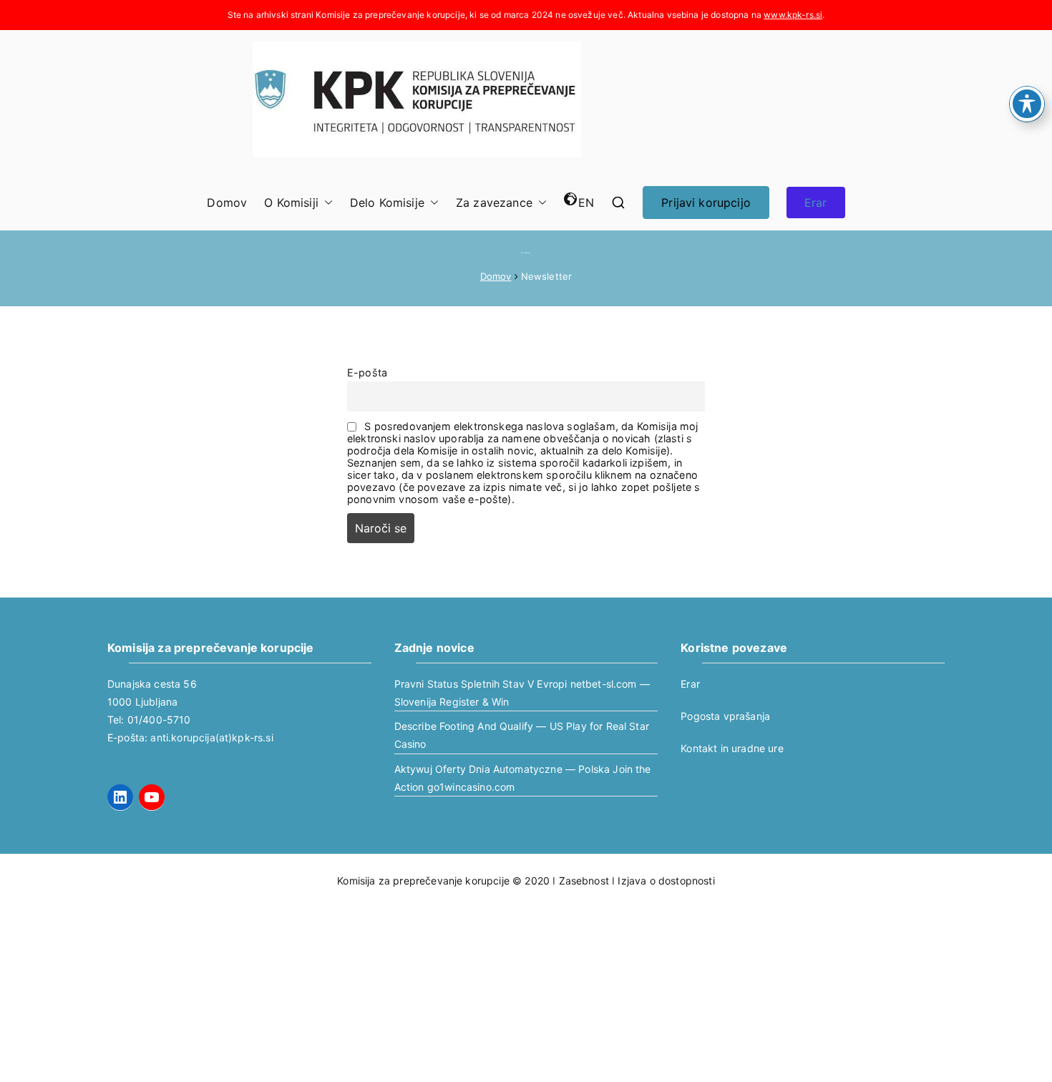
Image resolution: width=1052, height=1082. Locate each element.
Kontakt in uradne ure (732, 748)
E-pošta (367, 372)
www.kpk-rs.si (793, 14)
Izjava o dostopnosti (666, 880)
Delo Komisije (387, 202)
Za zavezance (494, 202)
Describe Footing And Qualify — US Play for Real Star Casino (521, 735)
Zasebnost (584, 880)
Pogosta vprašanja (725, 716)
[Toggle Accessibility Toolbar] (1027, 104)
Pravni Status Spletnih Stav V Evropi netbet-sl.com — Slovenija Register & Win (522, 693)
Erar (815, 202)
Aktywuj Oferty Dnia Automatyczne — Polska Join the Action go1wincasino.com (522, 778)
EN (586, 202)
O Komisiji (291, 202)
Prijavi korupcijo (706, 202)
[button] (325, 202)
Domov (227, 202)
